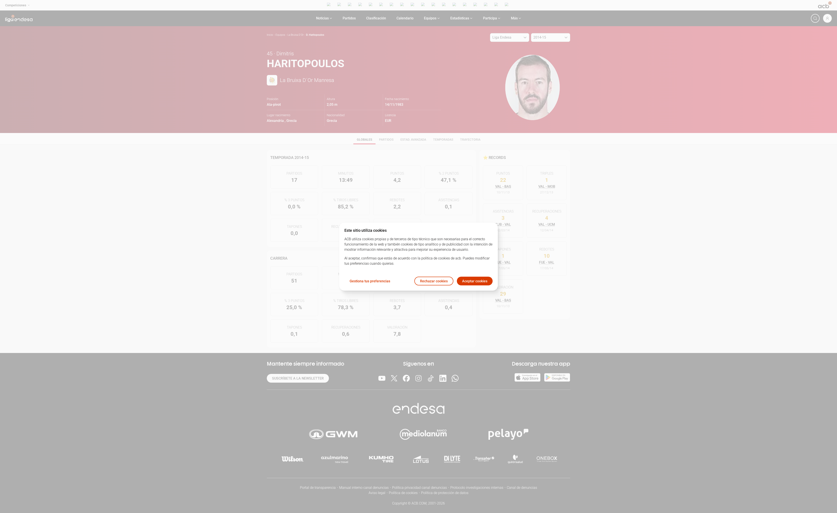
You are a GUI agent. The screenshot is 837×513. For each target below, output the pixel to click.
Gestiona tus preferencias (370, 281)
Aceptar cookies (474, 281)
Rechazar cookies (434, 281)
